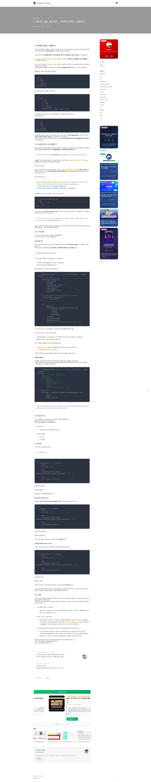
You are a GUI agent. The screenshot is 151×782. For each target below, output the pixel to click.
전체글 (101, 71)
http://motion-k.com (41, 663)
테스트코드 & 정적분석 (105, 84)
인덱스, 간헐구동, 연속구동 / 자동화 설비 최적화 (50, 656)
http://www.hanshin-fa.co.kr (43, 652)
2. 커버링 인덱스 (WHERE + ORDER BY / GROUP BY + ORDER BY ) (56, 188)
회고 (101, 76)
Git (100, 107)
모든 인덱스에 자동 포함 (51, 220)
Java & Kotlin (103, 89)
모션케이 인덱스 (41, 666)
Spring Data (103, 94)
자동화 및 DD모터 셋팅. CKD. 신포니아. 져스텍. (49, 668)
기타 (101, 118)
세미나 (101, 115)
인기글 (105, 261)
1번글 (39, 49)
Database (102, 102)
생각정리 (102, 73)
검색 (113, 3)
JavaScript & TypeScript (106, 86)
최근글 (101, 261)
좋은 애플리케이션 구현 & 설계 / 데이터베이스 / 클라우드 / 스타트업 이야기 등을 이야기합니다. (56, 755)
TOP (116, 776)
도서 (101, 79)
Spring (101, 92)
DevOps (102, 105)
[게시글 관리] (42, 678)
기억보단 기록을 (43, 3)
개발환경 (102, 110)
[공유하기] (40, 678)
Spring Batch (103, 97)
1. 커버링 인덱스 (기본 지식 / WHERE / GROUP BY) (51, 186)
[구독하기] (148, 391)
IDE (101, 112)
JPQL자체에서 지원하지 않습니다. (46, 253)
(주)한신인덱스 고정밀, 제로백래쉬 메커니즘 (50, 654)
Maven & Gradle (104, 99)
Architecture (103, 81)
